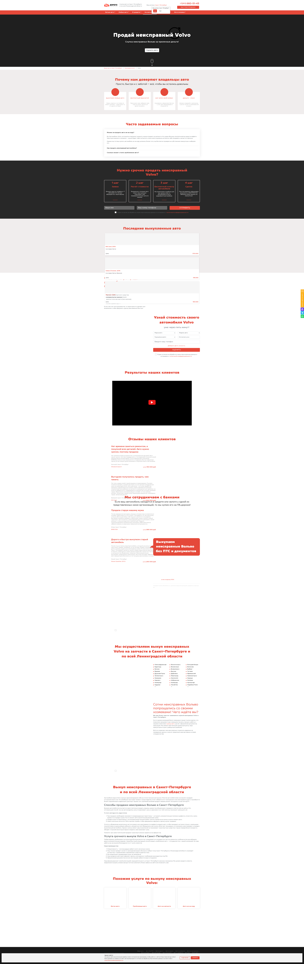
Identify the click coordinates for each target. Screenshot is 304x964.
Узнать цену (185, 766)
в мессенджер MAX (167, 579)
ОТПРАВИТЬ (184, 208)
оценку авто (170, 724)
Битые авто (109, 12)
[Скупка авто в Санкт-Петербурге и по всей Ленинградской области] (110, 5)
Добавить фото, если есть (176, 345)
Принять (195, 957)
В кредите (136, 12)
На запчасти (149, 12)
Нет (160, 11)
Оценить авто (152, 50)
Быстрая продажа (188, 7)
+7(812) (189, 4)
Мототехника (179, 12)
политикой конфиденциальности (177, 212)
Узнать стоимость (184, 625)
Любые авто (123, 12)
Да (155, 11)
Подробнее (184, 957)
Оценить (176, 350)
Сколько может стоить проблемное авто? (123, 152)
